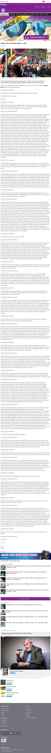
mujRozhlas (3, 551)
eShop (2, 714)
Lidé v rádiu (28, 712)
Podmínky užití (15, 749)
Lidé (37, 14)
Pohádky (18, 554)
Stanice (3, 712)
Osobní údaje (8, 749)
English (21, 749)
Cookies (2, 749)
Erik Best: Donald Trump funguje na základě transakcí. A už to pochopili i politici (27, 616)
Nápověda (28, 710)
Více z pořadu (5, 603)
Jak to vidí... (3, 47)
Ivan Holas (29, 78)
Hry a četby (4, 554)
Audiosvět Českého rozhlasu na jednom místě (10, 560)
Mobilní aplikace (5, 726)
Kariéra (27, 714)
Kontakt (28, 716)
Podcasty (3, 724)
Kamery (41, 14)
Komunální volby (5, 710)
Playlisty (32, 14)
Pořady (18, 14)
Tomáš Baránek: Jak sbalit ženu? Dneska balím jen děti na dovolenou (24, 604)
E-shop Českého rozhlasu (8, 630)
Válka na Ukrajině (5, 708)
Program (12, 14)
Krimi (11, 554)
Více (47, 14)
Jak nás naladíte (29, 708)
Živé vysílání (32, 554)
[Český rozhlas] (5, 1)
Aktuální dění (4, 14)
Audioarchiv (25, 14)
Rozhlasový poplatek (31, 717)
